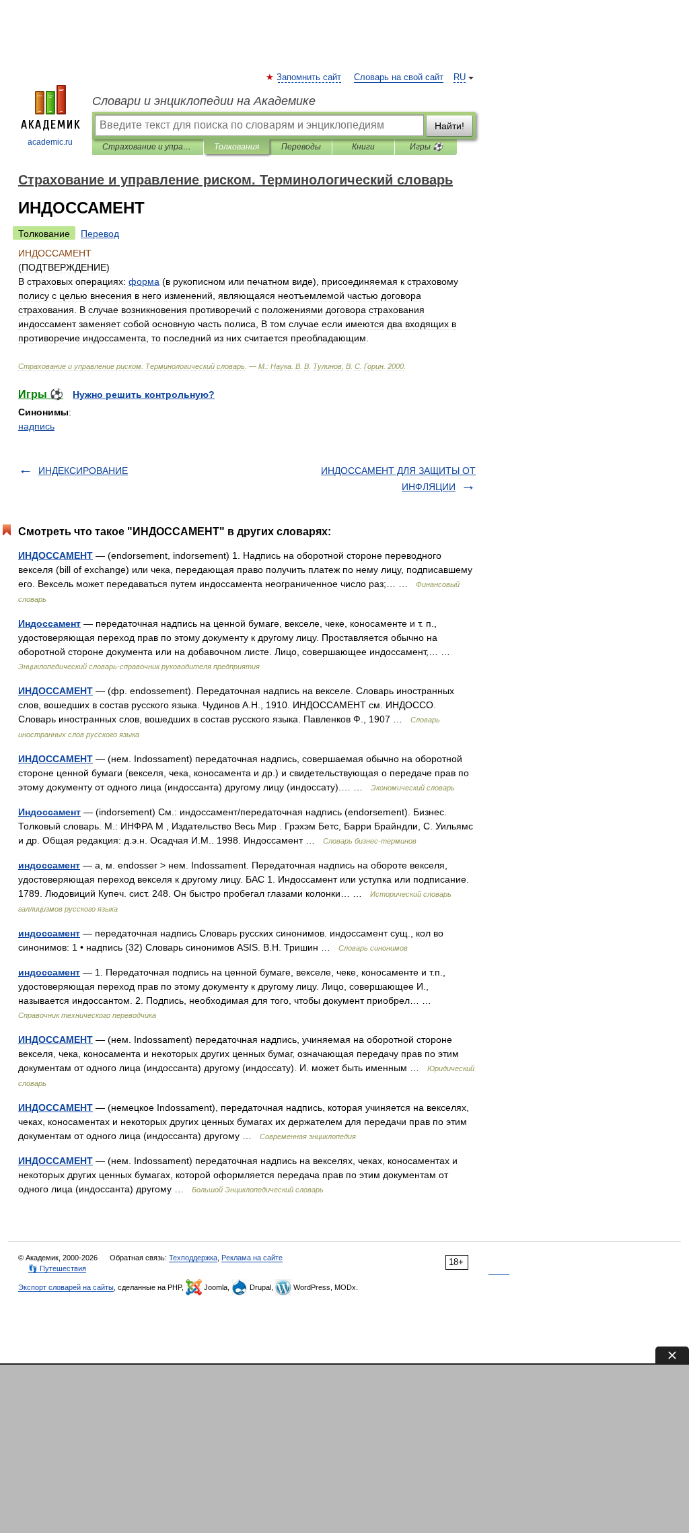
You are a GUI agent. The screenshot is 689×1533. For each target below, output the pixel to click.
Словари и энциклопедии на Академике (204, 101)
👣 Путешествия (57, 1268)
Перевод (100, 233)
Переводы (301, 146)
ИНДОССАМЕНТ (55, 555)
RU (460, 77)
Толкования (236, 146)
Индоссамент (49, 623)
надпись (36, 426)
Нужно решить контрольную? (144, 394)
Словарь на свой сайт (398, 77)
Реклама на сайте (252, 1258)
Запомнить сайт (309, 77)
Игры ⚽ (426, 146)
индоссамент (49, 865)
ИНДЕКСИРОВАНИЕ (83, 470)
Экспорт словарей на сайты (66, 1287)
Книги (363, 146)
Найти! (449, 126)
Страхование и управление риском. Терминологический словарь (147, 146)
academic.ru (50, 142)
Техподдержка (193, 1258)
